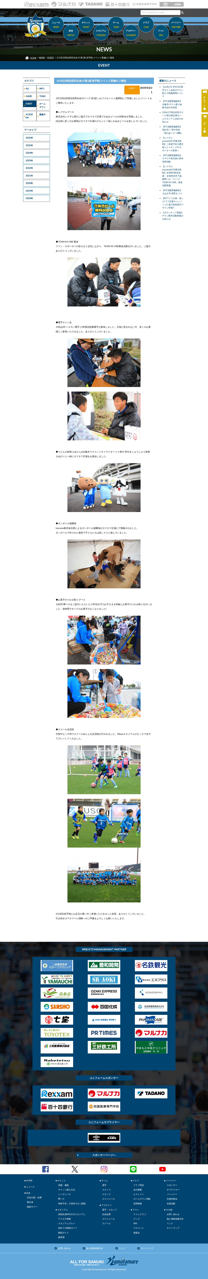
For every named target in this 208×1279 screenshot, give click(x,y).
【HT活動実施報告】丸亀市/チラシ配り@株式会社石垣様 (172, 104)
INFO (41, 88)
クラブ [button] (146, 24)
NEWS (42, 57)
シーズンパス (64, 1194)
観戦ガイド (63, 1232)
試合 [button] (71, 32)
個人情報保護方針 (175, 1218)
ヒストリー (138, 1194)
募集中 (42, 114)
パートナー (172, 1194)
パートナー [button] (176, 24)
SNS (135, 1223)
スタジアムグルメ (66, 1223)
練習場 (61, 1237)
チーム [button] (116, 24)
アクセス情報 (64, 1218)
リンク (170, 1223)
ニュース (56, 24)
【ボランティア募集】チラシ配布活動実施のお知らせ (172, 215)
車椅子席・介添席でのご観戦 (72, 1203)
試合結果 (106, 1214)
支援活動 (171, 1203)
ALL (27, 88)
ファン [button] (161, 32)
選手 (104, 1185)
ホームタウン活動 (141, 1198)
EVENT (50, 57)
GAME (29, 96)
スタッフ (106, 1189)
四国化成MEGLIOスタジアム (71, 1214)
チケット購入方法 (66, 1189)
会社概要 (137, 1189)
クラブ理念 (138, 1185)
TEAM (42, 96)
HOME (33, 58)
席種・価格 (63, 1185)
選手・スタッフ (109, 1209)
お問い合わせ (173, 1214)
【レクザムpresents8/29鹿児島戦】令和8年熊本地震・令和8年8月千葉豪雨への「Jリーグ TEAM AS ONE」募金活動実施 (172, 176)
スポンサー (172, 1185)
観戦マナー (32, 1206)
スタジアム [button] (101, 32)
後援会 (136, 1232)
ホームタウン (42, 105)
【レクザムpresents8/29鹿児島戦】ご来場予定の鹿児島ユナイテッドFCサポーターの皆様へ (172, 144)
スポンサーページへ (104, 1154)
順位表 (30, 1202)
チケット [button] (86, 24)
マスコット (138, 1228)
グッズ (136, 1218)
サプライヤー (173, 1189)
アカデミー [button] (131, 32)
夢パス (61, 1198)
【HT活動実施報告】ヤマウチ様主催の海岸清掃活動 (172, 158)
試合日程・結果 (34, 1197)
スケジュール (108, 1198)
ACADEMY (29, 116)
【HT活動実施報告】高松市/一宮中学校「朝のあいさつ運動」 (172, 129)
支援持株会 (172, 1198)
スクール (106, 1223)
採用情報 (137, 1203)
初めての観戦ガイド (67, 1228)
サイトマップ (173, 1228)
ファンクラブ (139, 1214)
